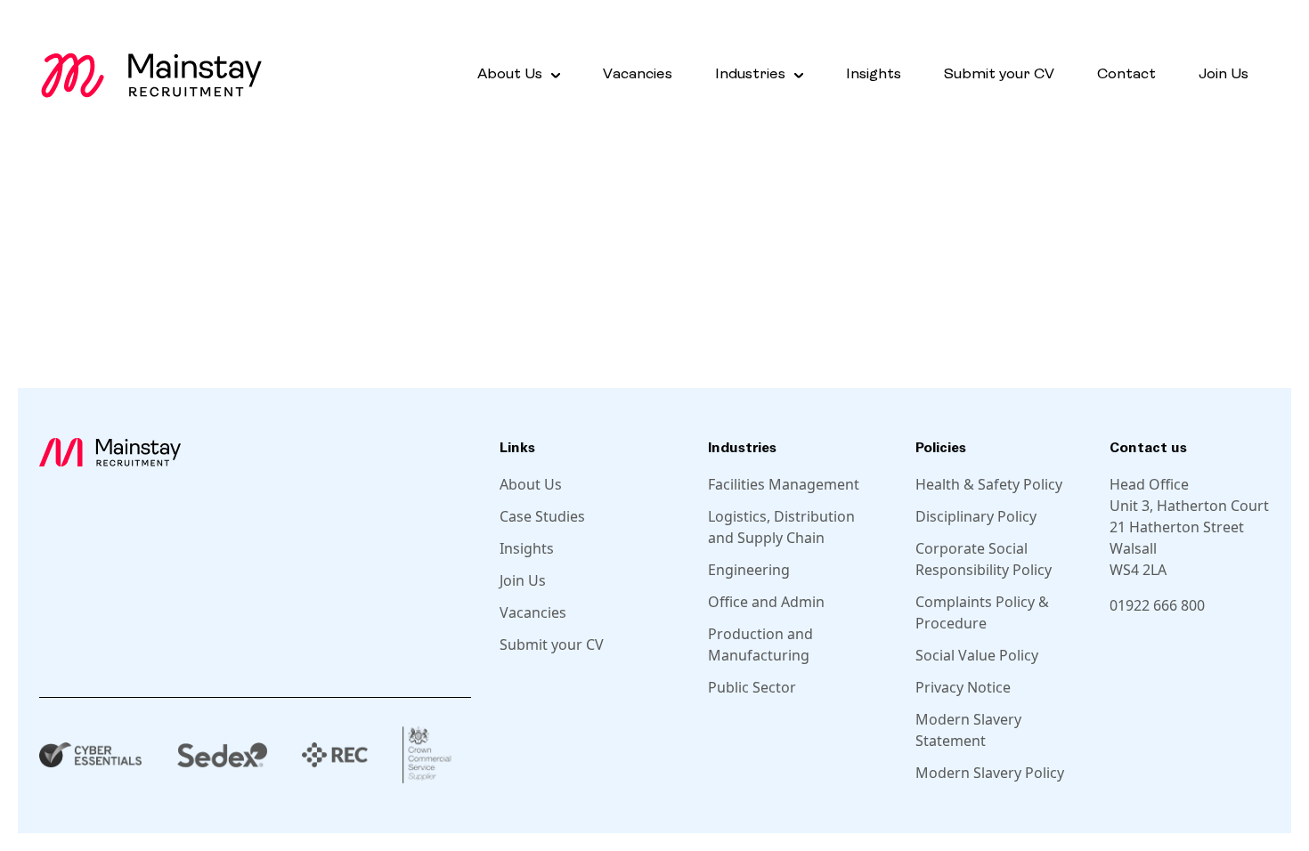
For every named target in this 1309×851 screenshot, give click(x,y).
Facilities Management (783, 484)
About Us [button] (509, 74)
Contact (1126, 74)
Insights (873, 74)
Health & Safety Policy (988, 484)
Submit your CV (999, 74)
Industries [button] (750, 74)
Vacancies (637, 74)
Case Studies (542, 516)
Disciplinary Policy (976, 516)
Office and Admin (766, 602)
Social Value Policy (976, 655)
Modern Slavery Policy (989, 772)
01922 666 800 (1157, 605)
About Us (531, 484)
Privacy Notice (963, 687)
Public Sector (752, 687)
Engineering (749, 569)
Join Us (1223, 74)
